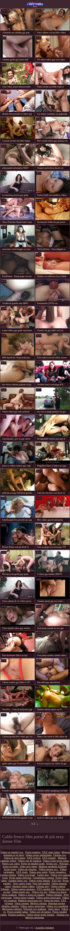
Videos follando (54, 895)
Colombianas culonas (43, 878)
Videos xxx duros (57, 892)
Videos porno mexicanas (48, 897)
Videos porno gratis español (40, 914)
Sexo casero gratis (22, 883)
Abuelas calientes (10, 906)
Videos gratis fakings (39, 880)
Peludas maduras (16, 914)
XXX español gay (45, 889)
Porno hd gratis (51, 900)
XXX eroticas (34, 858)
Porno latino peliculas (20, 878)
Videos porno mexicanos (32, 906)
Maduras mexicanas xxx (30, 900)
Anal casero (54, 909)
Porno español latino (17, 912)
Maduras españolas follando (53, 866)
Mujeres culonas (38, 903)
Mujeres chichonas (34, 917)
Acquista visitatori (44, 927)
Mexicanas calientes (12, 909)
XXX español (49, 858)
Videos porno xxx (21, 892)
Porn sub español (41, 883)
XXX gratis (22, 872)
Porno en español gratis (33, 863)
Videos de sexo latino (14, 858)
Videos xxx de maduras (29, 861)
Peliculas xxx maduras (35, 909)
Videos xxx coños (11, 863)
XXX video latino (51, 852)
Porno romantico (57, 872)
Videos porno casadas (24, 897)
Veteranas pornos (56, 903)
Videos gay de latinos (40, 912)
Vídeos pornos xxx (48, 869)
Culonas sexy (42, 886)
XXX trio (56, 880)
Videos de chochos (27, 869)
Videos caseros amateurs (23, 889)
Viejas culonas (21, 903)
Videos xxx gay (39, 892)
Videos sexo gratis (38, 872)
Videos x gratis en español (31, 895)
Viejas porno (10, 869)
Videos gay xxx (35, 4)
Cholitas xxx (59, 855)
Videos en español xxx (12, 852)
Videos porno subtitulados (38, 855)
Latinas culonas (8, 875)
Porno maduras (33, 852)
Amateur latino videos (23, 886)
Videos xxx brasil (26, 875)
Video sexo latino (28, 866)
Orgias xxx (52, 863)
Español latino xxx (17, 880)
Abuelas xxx (62, 914)
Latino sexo (43, 875)
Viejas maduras (9, 895)
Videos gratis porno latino (56, 861)
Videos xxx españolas (57, 906)
